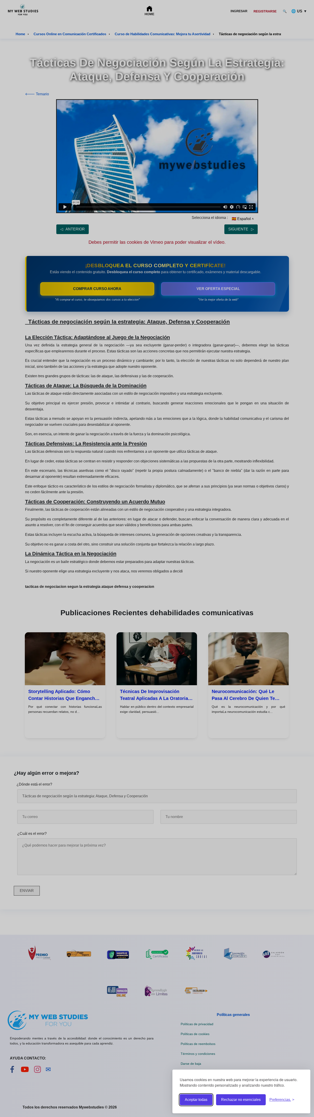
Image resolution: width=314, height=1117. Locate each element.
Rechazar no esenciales (241, 1100)
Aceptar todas (196, 1100)
